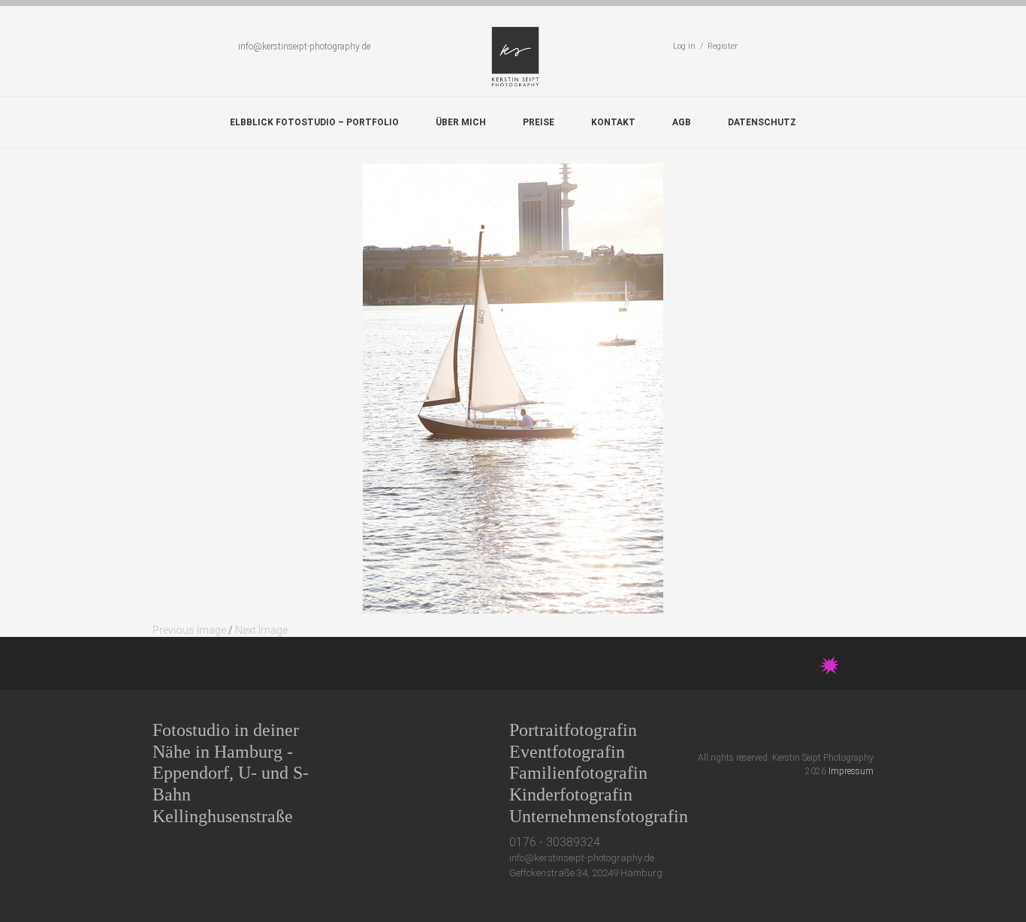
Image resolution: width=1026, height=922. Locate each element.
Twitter (756, 729)
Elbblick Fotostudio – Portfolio (314, 122)
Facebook (783, 729)
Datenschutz (762, 122)
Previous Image (189, 630)
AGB (681, 122)
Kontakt (613, 122)
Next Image (261, 630)
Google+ (811, 729)
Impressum (851, 771)
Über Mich (461, 122)
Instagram (839, 729)
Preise (538, 122)
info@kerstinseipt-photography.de (304, 46)
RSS (867, 729)
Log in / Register (705, 46)
